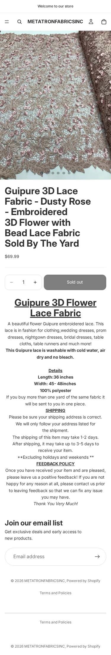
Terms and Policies (55, 593)
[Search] (19, 21)
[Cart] (103, 21)
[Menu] (7, 22)
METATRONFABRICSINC (44, 580)
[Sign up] (97, 556)
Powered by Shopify (83, 580)
